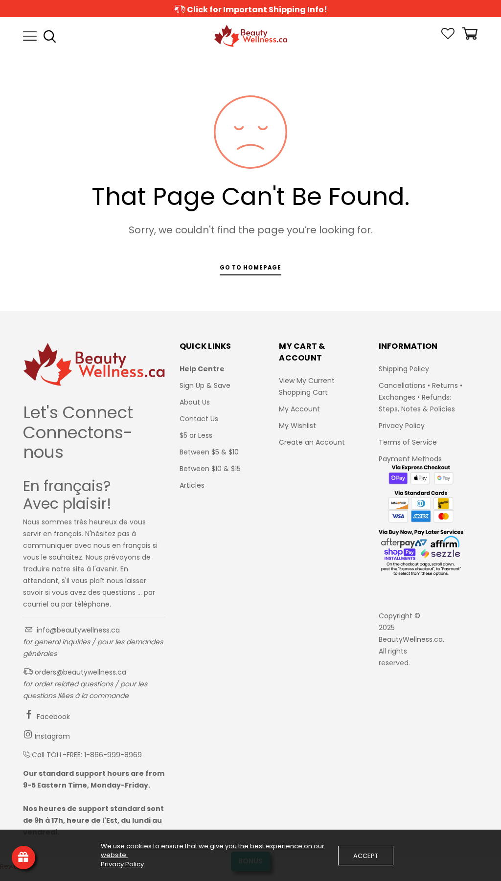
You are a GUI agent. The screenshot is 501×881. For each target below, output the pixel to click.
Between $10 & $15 (210, 469)
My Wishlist (297, 425)
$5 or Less (196, 435)
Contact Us (199, 419)
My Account (299, 409)
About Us (195, 402)
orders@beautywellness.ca (79, 672)
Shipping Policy (404, 369)
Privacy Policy (402, 425)
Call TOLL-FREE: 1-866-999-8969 (87, 755)
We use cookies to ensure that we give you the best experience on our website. (212, 850)
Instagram (51, 736)
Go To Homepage (250, 267)
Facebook (52, 717)
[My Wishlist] (448, 37)
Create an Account (312, 442)
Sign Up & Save (205, 385)
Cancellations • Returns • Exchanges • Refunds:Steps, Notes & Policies (420, 397)
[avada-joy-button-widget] (23, 857)
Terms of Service (408, 442)
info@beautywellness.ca (77, 630)
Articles (192, 485)
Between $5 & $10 (209, 452)
